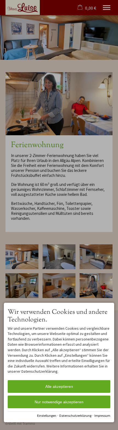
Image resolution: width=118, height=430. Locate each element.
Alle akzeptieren (59, 386)
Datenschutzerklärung (75, 415)
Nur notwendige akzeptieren (59, 402)
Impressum (102, 415)
